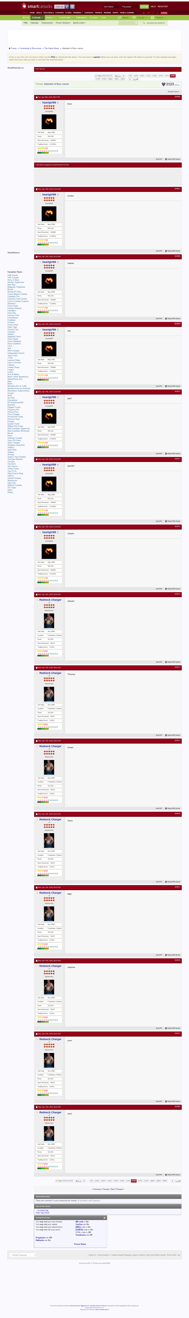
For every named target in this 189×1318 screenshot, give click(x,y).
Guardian (11, 332)
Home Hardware (14, 341)
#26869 (177, 324)
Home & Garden (127, 13)
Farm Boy (12, 313)
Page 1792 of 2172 (104, 76)
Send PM (159, 159)
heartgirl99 (49, 102)
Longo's (11, 370)
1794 (104, 79)
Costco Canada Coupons (18, 301)
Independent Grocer (16, 353)
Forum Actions (62, 23)
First (118, 76)
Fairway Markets (15, 308)
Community (46, 23)
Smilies (79, 1224)
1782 (155, 76)
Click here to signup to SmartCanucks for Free (52, 165)
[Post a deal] (164, 13)
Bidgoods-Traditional (16, 287)
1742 (148, 76)
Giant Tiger (12, 327)
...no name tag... (43, 1210)
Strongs (11, 454)
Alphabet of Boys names (56, 84)
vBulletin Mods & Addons (98, 1306)
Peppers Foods (14, 407)
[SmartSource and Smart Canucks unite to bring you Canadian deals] (19, 259)
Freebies (78, 13)
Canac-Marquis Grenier (17, 294)
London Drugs (13, 367)
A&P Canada (13, 277)
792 (130, 76)
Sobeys (11, 447)
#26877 (177, 887)
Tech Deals (48, 13)
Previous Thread (101, 1189)
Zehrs (10, 490)
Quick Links (78, 23)
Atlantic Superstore (16, 282)
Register (163, 6)
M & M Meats (13, 374)
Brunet (10, 289)
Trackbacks (81, 1235)
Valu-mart (12, 483)
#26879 (177, 1033)
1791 (167, 76)
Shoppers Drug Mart (16, 445)
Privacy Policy (171, 1255)
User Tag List (40, 69)
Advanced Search (156, 23)
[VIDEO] (79, 1230)
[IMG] (78, 1227)
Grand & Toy (13, 329)
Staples (11, 452)
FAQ (25, 23)
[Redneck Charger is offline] (49, 621)
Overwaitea (12, 400)
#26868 (177, 256)
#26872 (177, 526)
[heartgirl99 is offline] (49, 122)
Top (103, 17)
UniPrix (11, 476)
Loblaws (11, 365)
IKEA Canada (13, 351)
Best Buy (12, 285)
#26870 (177, 391)
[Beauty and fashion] (149, 13)
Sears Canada (14, 443)
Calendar (34, 23)
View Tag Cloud (42, 1213)
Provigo (11, 421)
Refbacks (40, 1240)
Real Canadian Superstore (19, 428)
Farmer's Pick (13, 315)
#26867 (177, 189)
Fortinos (11, 322)
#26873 (177, 594)
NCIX (10, 395)
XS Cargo (12, 487)
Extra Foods (13, 306)
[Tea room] (143, 13)
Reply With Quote (174, 159)
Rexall (10, 433)
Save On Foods (14, 440)
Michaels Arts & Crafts (17, 386)
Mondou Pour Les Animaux (19, 388)
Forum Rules (80, 1244)
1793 (98, 79)
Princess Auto (13, 419)
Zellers (10, 492)
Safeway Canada (15, 438)
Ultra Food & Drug (15, 473)
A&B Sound (13, 275)
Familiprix (12, 311)
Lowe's (10, 372)
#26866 (177, 97)
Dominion (12, 303)
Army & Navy (13, 280)
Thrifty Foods (13, 469)
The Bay (11, 461)
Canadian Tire (13, 296)
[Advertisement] (90, 176)
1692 (142, 76)
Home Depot (13, 339)
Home (32, 13)
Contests (88, 13)
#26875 (177, 740)
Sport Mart (12, 450)
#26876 (177, 814)
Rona (10, 436)
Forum (37, 17)
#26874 (177, 667)
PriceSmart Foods (15, 417)
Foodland (11, 320)
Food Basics (13, 318)
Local (142, 17)
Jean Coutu (12, 355)
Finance (98, 13)
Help (153, 6)
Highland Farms (14, 336)
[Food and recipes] (153, 13)
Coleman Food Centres (17, 299)
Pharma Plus (13, 412)
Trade (161, 17)
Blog (26, 17)
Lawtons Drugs (14, 360)
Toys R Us (12, 471)
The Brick (12, 464)
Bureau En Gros (14, 292)
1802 (110, 79)
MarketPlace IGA (15, 379)
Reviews (107, 13)
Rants (115, 13)
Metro (10, 384)
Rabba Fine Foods (15, 426)
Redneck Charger (50, 599)
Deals (39, 13)
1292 (136, 76)
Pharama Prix (13, 410)
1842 (116, 79)
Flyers (68, 13)
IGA (9, 348)
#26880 (177, 1107)
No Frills (11, 398)
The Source (12, 466)
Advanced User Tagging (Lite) (79, 1306)
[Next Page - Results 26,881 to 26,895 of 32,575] (130, 79)
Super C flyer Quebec (17, 457)
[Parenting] (157, 13)
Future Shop (13, 325)
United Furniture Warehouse (14, 479)
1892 (123, 79)
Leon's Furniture (14, 362)
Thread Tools (173, 92)
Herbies (11, 334)
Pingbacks (40, 1238)
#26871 (177, 459)
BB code (79, 1222)
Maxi (10, 381)
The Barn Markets (15, 459)
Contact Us (92, 1255)
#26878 (177, 960)
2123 (172, 84)
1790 (161, 76)
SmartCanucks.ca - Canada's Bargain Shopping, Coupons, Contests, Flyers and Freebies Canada (132, 1255)
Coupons (59, 13)
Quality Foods (13, 424)
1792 (173, 76)
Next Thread (116, 1189)
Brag (125, 17)
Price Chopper (14, 414)
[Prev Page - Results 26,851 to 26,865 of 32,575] (124, 75)
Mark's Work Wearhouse (18, 377)
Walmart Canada (15, 485)
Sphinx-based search (102, 1309)
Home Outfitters (14, 344)
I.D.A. (10, 346)
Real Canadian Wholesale (18, 431)
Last (134, 80)
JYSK (10, 358)
